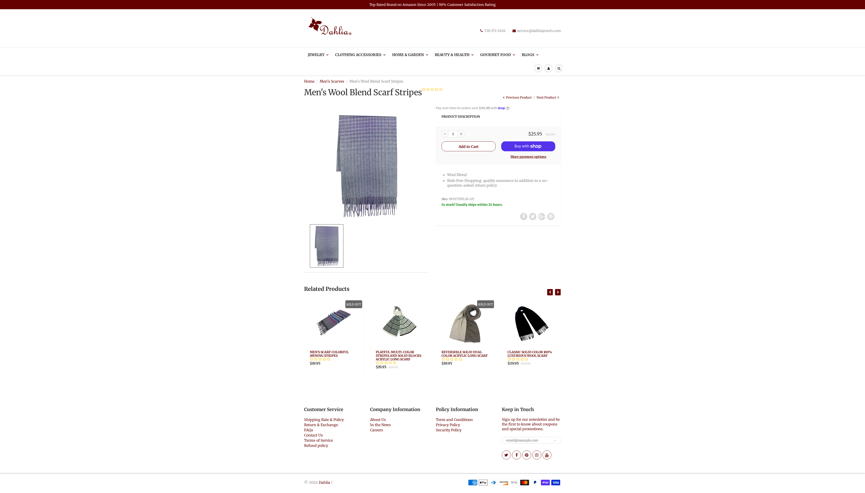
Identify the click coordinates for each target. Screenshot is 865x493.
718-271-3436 (494, 31)
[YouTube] (546, 454)
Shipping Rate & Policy (324, 419)
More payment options (528, 157)
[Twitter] (506, 454)
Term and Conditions (454, 419)
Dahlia (324, 482)
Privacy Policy (448, 425)
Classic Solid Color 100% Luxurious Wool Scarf (464, 354)
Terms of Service (318, 440)
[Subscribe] (555, 440)
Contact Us (313, 435)
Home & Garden (408, 54)
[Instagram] (536, 454)
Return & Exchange (321, 425)
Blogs (528, 54)
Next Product (547, 97)
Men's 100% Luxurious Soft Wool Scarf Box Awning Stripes (531, 355)
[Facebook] (516, 454)
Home (309, 81)
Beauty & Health (452, 54)
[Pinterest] (526, 454)
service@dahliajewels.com (539, 31)
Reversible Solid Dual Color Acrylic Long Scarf (399, 354)
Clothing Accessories (358, 54)
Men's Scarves (332, 81)
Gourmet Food (495, 54)
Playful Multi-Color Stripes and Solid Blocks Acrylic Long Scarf (332, 355)
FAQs (308, 430)
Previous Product (518, 97)
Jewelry (316, 54)
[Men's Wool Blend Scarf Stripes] (366, 166)
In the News (380, 425)
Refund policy (316, 445)
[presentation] (550, 292)
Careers (376, 430)
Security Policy (448, 430)
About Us (378, 419)
